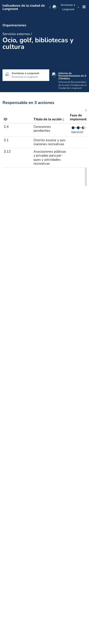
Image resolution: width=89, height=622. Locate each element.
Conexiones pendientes (42, 128)
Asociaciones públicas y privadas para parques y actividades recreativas (50, 157)
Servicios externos (16, 34)
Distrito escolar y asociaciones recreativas (50, 142)
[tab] (25, 75)
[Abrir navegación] (83, 7)
